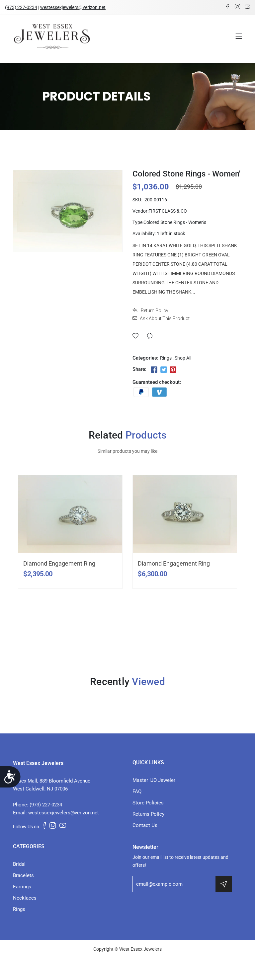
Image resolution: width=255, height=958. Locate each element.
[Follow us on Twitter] (163, 370)
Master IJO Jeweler (153, 780)
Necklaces (25, 898)
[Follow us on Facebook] (154, 370)
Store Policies (148, 803)
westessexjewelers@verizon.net (73, 7)
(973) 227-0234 (21, 7)
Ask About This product (165, 318)
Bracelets (23, 875)
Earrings (22, 887)
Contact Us (144, 825)
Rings (166, 358)
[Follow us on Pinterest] (173, 370)
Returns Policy (148, 814)
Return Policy (154, 310)
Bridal (19, 864)
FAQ (136, 791)
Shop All (183, 358)
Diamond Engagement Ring (59, 563)
